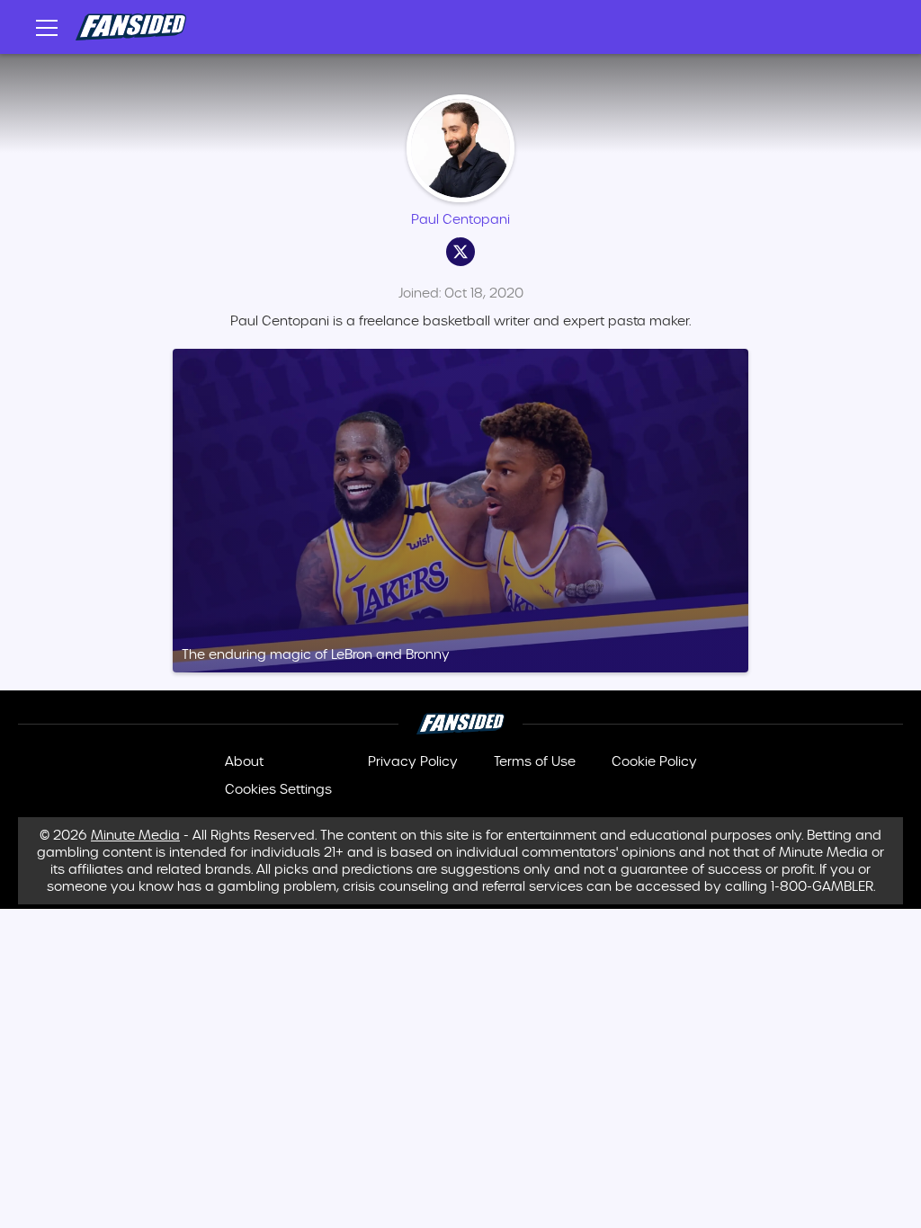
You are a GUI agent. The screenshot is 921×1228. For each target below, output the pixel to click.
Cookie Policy (654, 761)
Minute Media (135, 835)
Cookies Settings (278, 789)
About (244, 761)
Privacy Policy (413, 761)
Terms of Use (535, 761)
